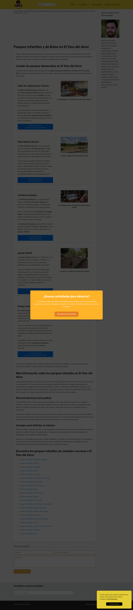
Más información (112, 599)
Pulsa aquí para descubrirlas (66, 314)
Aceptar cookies (114, 604)
